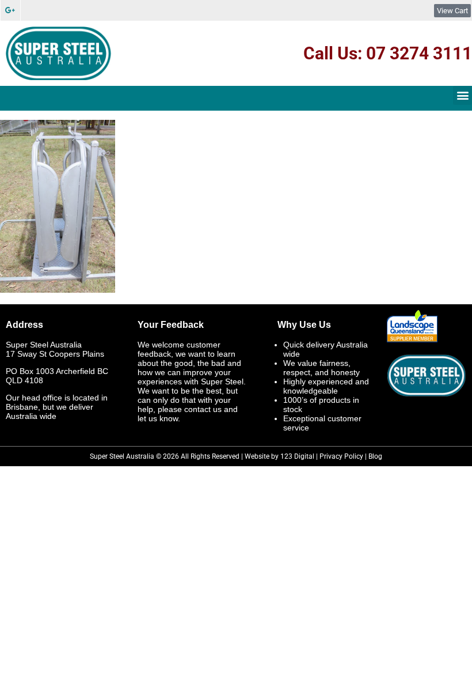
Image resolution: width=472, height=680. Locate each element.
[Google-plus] (10, 10)
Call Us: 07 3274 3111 (387, 53)
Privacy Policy (341, 456)
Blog (375, 456)
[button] (462, 95)
